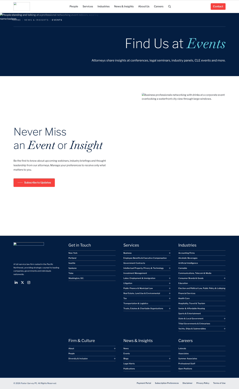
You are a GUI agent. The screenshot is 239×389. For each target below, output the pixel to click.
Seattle (71, 263)
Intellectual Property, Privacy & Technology (143, 268)
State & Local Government (190, 318)
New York (72, 253)
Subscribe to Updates (37, 182)
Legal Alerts (129, 363)
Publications (129, 368)
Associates (183, 353)
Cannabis (182, 268)
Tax (125, 298)
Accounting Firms (186, 253)
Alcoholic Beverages (187, 258)
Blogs (125, 358)
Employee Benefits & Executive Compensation (145, 258)
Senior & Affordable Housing (191, 308)
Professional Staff (186, 363)
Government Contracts (134, 263)
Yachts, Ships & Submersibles (192, 328)
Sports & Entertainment (189, 313)
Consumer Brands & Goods (190, 278)
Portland (72, 258)
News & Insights (36, 20)
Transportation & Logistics (135, 303)
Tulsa (70, 273)
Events (126, 353)
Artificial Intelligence (188, 263)
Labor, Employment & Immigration (139, 278)
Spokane (72, 268)
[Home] (21, 6)
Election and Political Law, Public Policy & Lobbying (201, 288)
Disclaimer (188, 383)
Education (183, 283)
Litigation (127, 283)
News (126, 348)
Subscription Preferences (167, 383)
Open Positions (185, 368)
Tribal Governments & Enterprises (194, 323)
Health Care (184, 298)
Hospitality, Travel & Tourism (191, 303)
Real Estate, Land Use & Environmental (141, 293)
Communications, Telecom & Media (194, 273)
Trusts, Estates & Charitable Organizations (143, 308)
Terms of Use (219, 383)
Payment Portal (144, 383)
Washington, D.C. (76, 278)
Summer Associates (187, 358)
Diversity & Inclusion (78, 358)
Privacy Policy (202, 383)
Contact (218, 6)
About (71, 348)
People (71, 353)
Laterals (182, 348)
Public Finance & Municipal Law (138, 288)
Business (127, 253)
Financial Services (186, 293)
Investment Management (135, 273)
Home (17, 20)
